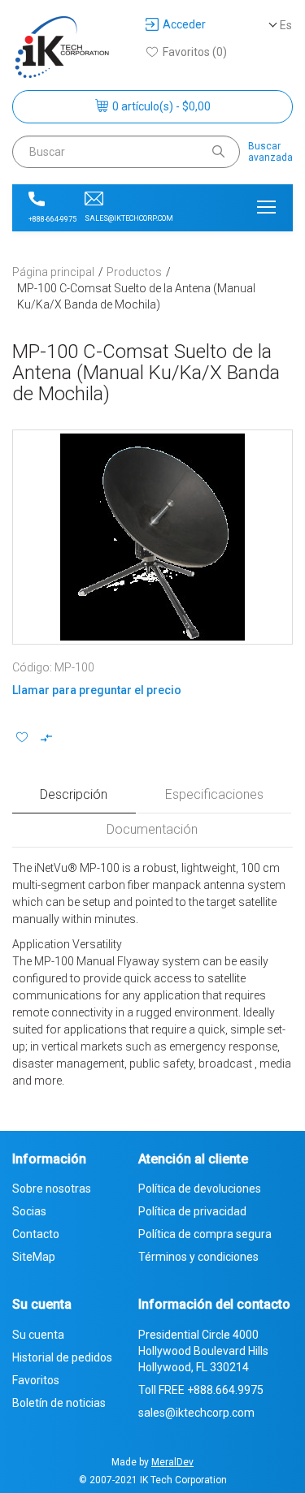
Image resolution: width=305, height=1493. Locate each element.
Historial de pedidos (62, 1357)
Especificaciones (214, 794)
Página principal (53, 271)
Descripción (73, 794)
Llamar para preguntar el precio (96, 690)
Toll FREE (201, 1389)
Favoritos (35, 1380)
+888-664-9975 (52, 219)
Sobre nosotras (51, 1188)
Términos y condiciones (198, 1256)
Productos (134, 271)
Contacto (35, 1234)
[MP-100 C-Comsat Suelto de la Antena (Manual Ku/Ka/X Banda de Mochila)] (152, 537)
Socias (29, 1211)
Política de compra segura (205, 1234)
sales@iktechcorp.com (129, 218)
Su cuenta (38, 1334)
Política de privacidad (192, 1211)
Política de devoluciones (199, 1188)
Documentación (152, 829)
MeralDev (172, 1462)
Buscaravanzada (270, 151)
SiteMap (33, 1256)
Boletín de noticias (59, 1402)
